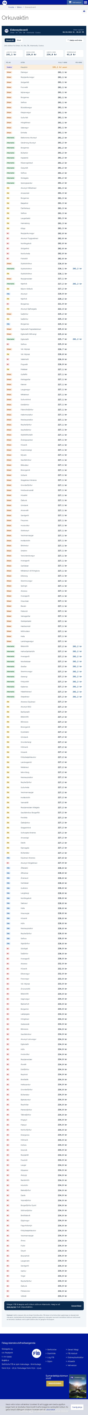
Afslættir (71, 1361)
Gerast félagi (73, 1350)
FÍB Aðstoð (72, 1353)
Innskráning (55, 1383)
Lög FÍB (50, 1357)
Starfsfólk (51, 1353)
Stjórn (49, 1361)
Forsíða (11, 7)
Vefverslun (72, 1365)
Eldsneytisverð (30, 7)
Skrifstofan (51, 1350)
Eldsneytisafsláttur (75, 1357)
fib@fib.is (5, 1360)
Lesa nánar (50, 1410)
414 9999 (7, 1356)
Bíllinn (19, 7)
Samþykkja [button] (77, 1407)
